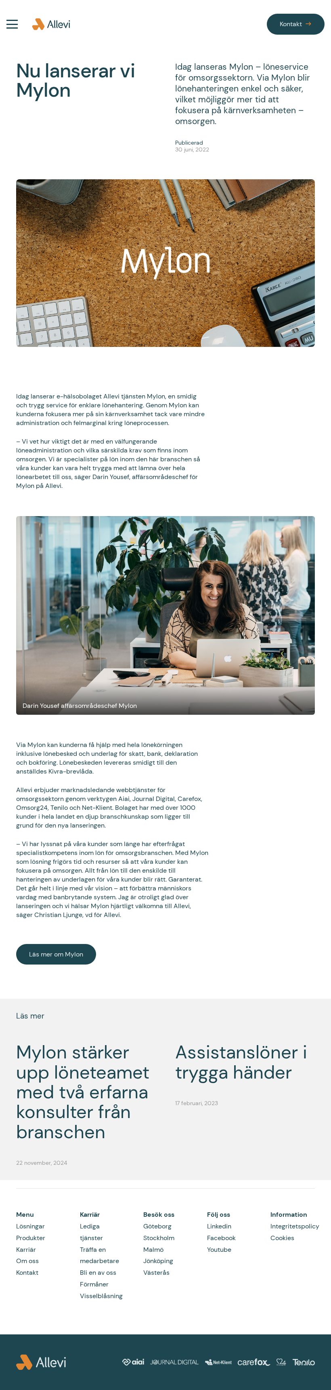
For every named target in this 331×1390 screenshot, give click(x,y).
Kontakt (27, 1272)
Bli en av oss (98, 1272)
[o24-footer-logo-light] (281, 1362)
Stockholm (158, 1238)
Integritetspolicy (294, 1226)
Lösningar (30, 1226)
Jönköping (158, 1261)
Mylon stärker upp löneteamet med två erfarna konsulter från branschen (82, 1092)
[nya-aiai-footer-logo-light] (133, 1362)
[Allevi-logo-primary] (51, 24)
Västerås (156, 1272)
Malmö (153, 1249)
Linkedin (219, 1226)
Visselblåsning (101, 1296)
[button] (12, 24)
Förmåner (94, 1284)
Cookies (282, 1238)
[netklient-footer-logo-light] (218, 1362)
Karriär (26, 1249)
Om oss (27, 1261)
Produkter (30, 1238)
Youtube (219, 1249)
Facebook (221, 1238)
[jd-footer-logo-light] (174, 1362)
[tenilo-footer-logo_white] (304, 1362)
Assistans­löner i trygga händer (241, 1062)
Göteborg (157, 1226)
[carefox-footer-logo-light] (254, 1362)
